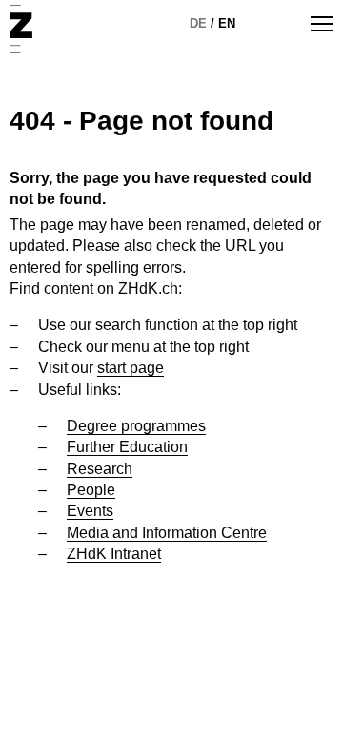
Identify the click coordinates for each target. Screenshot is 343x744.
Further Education (127, 447)
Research (99, 469)
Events (90, 511)
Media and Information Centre (167, 533)
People (91, 490)
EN (226, 23)
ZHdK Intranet (114, 554)
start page (130, 368)
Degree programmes (136, 426)
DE (198, 23)
